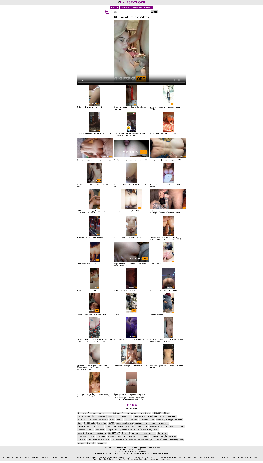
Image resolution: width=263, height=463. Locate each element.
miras (156, 430)
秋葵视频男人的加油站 (86, 436)
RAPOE (111, 423)
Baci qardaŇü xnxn (147, 420)
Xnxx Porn (148, 7)
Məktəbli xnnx (143, 440)
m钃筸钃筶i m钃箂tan (161, 413)
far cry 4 (159, 420)
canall (149, 416)
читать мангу (146, 430)
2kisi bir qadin (89, 423)
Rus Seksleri (125, 7)
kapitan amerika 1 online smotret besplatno (151, 423)
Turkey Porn (137, 7)
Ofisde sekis (156, 440)
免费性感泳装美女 (156, 426)
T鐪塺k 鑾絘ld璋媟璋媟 (86, 416)
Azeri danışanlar (118, 440)
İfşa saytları (101, 423)
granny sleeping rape (124, 423)
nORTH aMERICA (84, 420)
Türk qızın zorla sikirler (130, 430)
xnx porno (107, 413)
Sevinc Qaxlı (162, 433)
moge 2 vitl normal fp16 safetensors (92, 433)
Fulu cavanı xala (157, 436)
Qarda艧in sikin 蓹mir (173, 420)
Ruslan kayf (100, 436)
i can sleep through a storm (137, 436)
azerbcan (81, 443)
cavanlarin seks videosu (115, 426)
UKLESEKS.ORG (132, 2)
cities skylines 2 (144, 413)
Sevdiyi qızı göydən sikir (174, 426)
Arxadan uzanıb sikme (116, 436)
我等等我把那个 (113, 416)
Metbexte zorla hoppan (87, 426)
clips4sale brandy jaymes (173, 440)
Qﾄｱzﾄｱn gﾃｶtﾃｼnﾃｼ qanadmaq (89, 413)
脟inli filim (81, 440)
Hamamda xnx (139, 416)
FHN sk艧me (131, 440)
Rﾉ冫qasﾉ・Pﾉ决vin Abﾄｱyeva (124, 413)
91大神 (100, 426)
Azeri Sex (115, 7)
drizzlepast (100, 430)
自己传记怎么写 (114, 433)
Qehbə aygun (126, 416)
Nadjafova (101, 416)
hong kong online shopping (136, 426)
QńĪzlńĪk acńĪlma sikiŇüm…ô (98, 440)
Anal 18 (119, 420)
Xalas (80, 423)
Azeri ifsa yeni (159, 416)
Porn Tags (131, 404)
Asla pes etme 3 (113, 430)
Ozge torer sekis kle (85, 430)
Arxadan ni (102, 443)
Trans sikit (126, 433)
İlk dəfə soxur (170, 436)
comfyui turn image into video (144, 433)
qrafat (112, 420)
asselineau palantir (100, 420)
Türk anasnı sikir (131, 420)
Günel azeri (171, 416)
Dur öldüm (91, 443)
